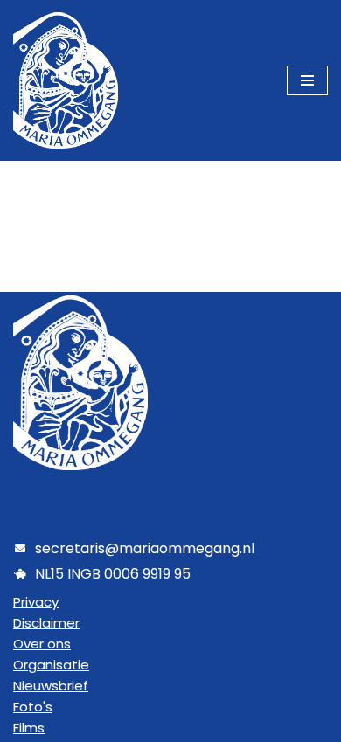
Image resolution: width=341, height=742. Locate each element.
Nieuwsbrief (50, 685)
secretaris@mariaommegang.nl (144, 548)
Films (29, 727)
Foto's (32, 706)
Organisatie (51, 664)
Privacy (36, 602)
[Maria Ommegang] (65, 80)
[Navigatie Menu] (307, 80)
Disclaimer (46, 623)
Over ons (42, 644)
